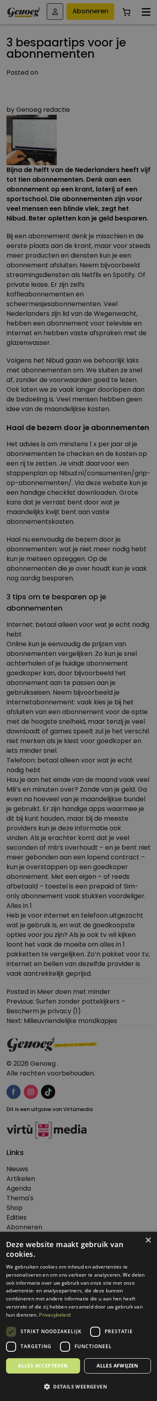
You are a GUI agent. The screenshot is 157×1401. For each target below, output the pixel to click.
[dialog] (78, 700)
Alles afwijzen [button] (117, 1365)
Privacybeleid (54, 1314)
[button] (78, 1387)
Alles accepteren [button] (43, 1365)
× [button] (148, 1240)
